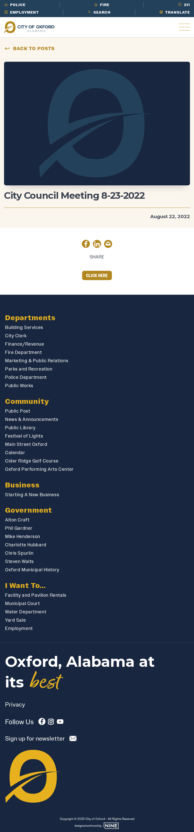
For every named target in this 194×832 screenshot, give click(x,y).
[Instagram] (51, 722)
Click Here (97, 275)
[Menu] (184, 27)
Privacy (15, 704)
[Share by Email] (108, 245)
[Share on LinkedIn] (97, 245)
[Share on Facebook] (86, 245)
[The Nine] (111, 825)
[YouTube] (60, 722)
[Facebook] (41, 722)
